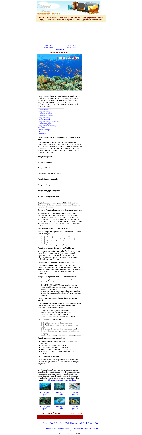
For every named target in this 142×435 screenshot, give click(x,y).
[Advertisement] (71, 33)
